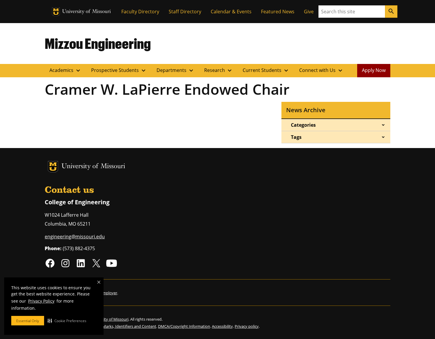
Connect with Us (321, 70)
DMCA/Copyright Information (184, 326)
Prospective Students (119, 70)
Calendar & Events (231, 11)
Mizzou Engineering (98, 43)
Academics (65, 70)
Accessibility (222, 326)
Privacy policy (247, 326)
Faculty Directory (140, 11)
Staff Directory (185, 11)
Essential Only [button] (27, 320)
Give (309, 11)
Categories (303, 125)
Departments (176, 70)
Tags (296, 137)
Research (218, 70)
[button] (67, 320)
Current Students (266, 70)
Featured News (277, 11)
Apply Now (374, 70)
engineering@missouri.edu (75, 236)
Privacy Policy (41, 301)
